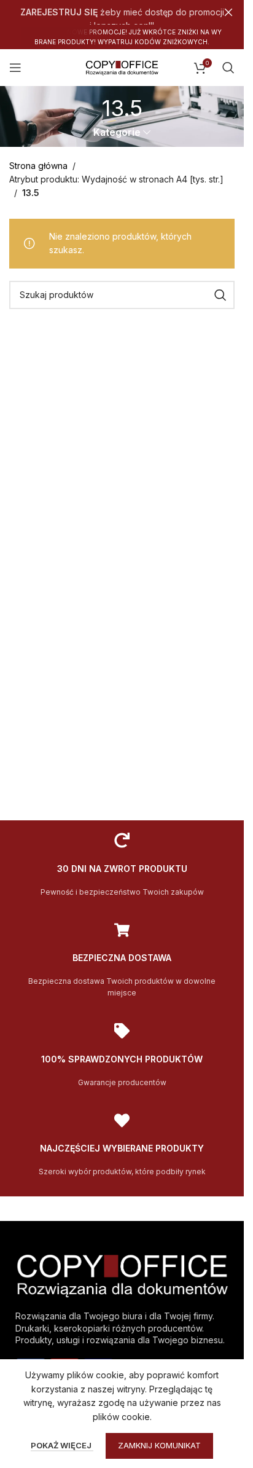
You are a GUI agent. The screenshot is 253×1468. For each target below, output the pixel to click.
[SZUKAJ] (220, 295)
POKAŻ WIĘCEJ (62, 1445)
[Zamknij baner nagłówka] (228, 12)
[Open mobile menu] (15, 67)
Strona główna (38, 165)
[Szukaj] (228, 67)
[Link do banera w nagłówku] (122, 12)
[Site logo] (122, 66)
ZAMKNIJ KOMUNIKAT (159, 1445)
